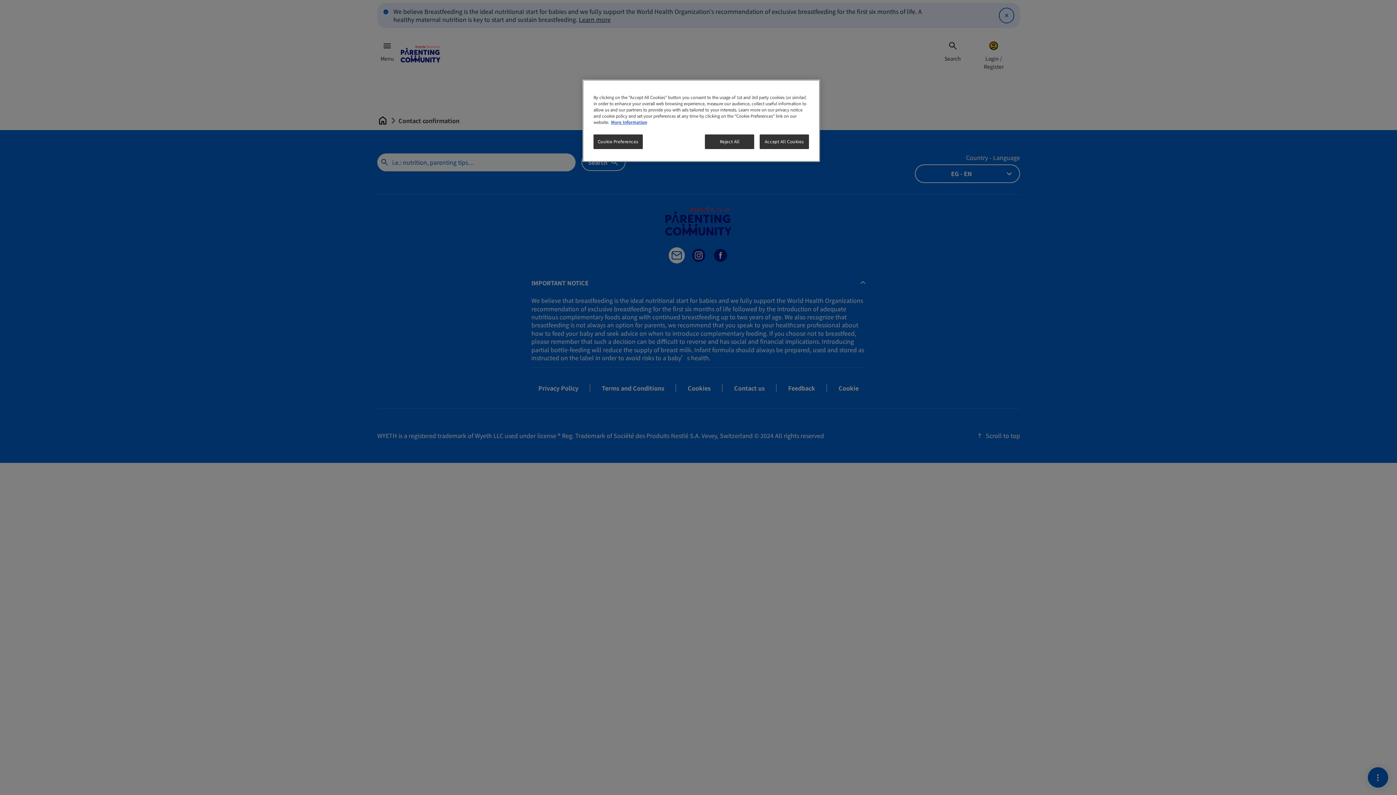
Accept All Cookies (784, 141)
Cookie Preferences (618, 141)
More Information (629, 122)
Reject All (730, 141)
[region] (701, 121)
